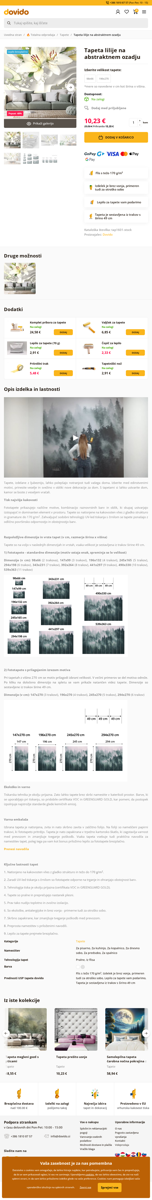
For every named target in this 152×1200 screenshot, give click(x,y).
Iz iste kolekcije (22, 1000)
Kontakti (120, 1140)
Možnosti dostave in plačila (96, 1145)
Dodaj (63, 332)
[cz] (128, 1154)
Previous (6, 1033)
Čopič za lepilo (111, 343)
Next (70, 87)
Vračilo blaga (87, 1149)
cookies (90, 1174)
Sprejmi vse (109, 1187)
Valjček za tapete (113, 322)
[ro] (139, 1154)
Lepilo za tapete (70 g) (45, 343)
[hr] (133, 1154)
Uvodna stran (13, 35)
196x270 (104, 78)
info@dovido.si (60, 1136)
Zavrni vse (85, 1187)
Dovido (108, 234)
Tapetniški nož (112, 363)
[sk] (117, 1154)
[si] (144, 1154)
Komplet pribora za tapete (48, 322)
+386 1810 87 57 (21, 1136)
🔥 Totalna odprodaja (41, 35)
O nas (118, 1128)
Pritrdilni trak (39, 363)
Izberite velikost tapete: (103, 70)
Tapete (64, 35)
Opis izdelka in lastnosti (32, 389)
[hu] (123, 1154)
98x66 (89, 78)
